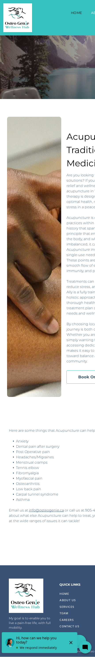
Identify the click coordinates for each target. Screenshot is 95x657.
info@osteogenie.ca (46, 510)
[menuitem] (76, 13)
